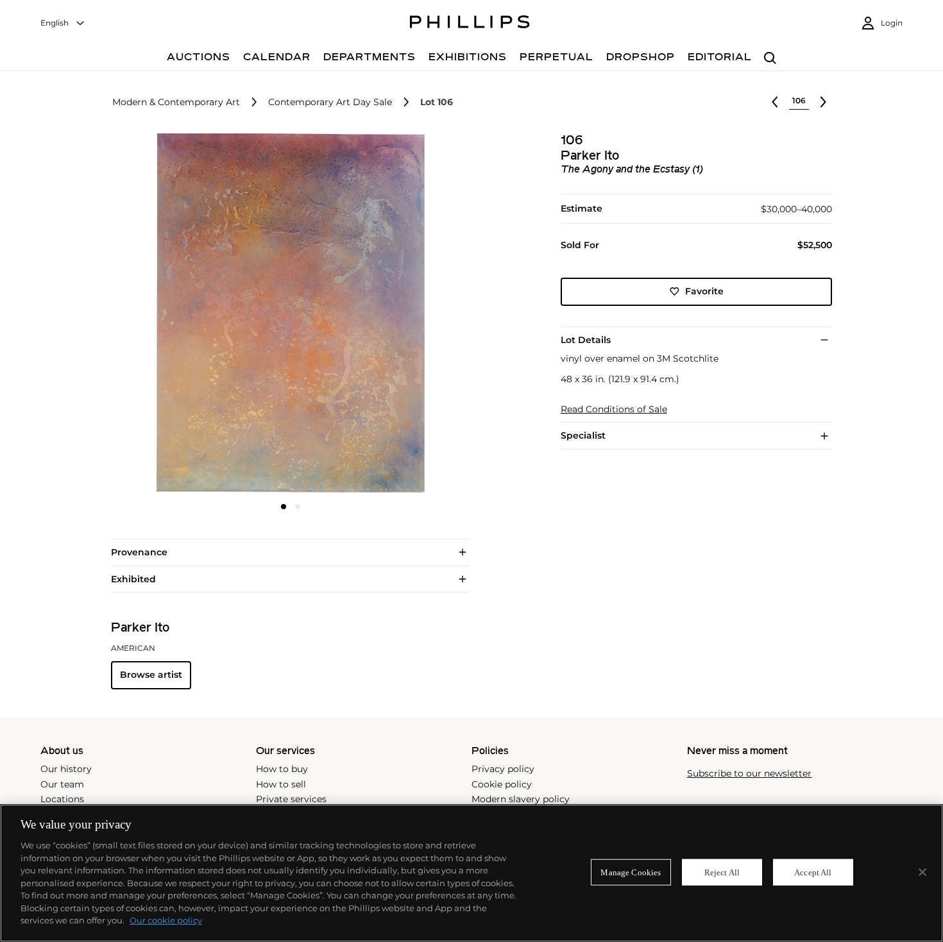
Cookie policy (501, 784)
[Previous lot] (775, 102)
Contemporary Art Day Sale (330, 102)
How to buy (282, 769)
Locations (62, 799)
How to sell (281, 784)
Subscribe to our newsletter (749, 773)
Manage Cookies (630, 872)
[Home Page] (470, 23)
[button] (286, 312)
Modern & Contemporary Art (176, 102)
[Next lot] (823, 102)
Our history (66, 769)
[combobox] (62, 23)
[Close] (922, 872)
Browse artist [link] (151, 674)
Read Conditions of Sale (614, 409)
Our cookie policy (166, 920)
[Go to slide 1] (283, 506)
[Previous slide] (170, 314)
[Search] (770, 59)
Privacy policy (502, 769)
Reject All (722, 872)
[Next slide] (410, 314)
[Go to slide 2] (297, 506)
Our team (62, 784)
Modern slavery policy (520, 799)
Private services (291, 799)
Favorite (704, 291)
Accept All (812, 872)
